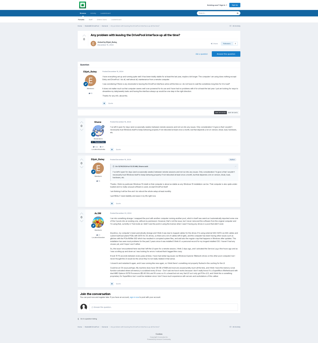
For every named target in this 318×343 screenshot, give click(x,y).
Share (215, 44)
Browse (83, 13)
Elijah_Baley (111, 42)
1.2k (96, 147)
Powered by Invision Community (159, 339)
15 (91, 93)
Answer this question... (102, 307)
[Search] (237, 13)
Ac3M (98, 213)
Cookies (159, 334)
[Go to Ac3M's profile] (98, 222)
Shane (97, 122)
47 (102, 147)
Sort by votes (220, 112)
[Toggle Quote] (114, 166)
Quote (110, 103)
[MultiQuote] (104, 103)
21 (99, 235)
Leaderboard (116, 20)
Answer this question (226, 54)
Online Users (102, 20)
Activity (93, 13)
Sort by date (233, 112)
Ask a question (202, 54)
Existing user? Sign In (216, 5)
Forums (81, 20)
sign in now (134, 297)
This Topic (228, 13)
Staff (90, 20)
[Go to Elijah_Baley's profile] (93, 43)
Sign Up (235, 5)
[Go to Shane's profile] (98, 130)
